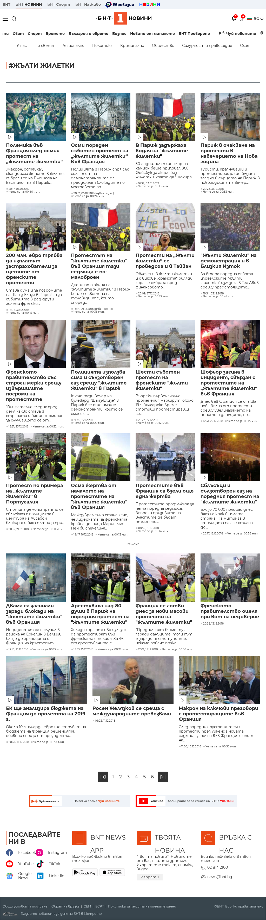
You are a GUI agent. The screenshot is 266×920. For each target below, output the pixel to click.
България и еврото (88, 33)
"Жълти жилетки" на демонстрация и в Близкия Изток (229, 261)
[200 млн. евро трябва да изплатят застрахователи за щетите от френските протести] (36, 227)
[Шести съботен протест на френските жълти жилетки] (165, 344)
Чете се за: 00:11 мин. (48, 529)
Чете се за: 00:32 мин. (48, 426)
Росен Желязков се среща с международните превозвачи (131, 711)
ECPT (99, 906)
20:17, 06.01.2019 (19, 189)
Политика (102, 45)
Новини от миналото (152, 33)
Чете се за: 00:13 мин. (153, 186)
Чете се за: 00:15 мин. (24, 312)
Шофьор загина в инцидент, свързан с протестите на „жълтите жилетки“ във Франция (229, 383)
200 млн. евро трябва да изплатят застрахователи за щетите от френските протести (34, 269)
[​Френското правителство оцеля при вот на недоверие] (230, 577)
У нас (22, 45)
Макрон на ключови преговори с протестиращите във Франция (218, 714)
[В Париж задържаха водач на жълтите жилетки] (165, 117)
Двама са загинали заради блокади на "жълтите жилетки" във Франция (34, 614)
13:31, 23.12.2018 (18, 426)
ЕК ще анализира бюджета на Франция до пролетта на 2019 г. (45, 714)
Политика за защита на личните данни (142, 906)
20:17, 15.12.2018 (213, 533)
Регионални (73, 45)
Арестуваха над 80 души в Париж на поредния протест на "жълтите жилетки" (100, 614)
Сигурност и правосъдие (207, 45)
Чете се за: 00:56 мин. (220, 746)
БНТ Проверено (194, 33)
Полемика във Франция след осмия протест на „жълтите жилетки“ (34, 154)
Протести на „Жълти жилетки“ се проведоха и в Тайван (165, 261)
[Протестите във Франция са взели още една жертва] (165, 457)
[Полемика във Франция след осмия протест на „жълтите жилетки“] (36, 117)
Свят (18, 33)
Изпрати (150, 877)
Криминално (132, 45)
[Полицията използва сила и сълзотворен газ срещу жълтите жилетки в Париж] (101, 344)
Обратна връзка (65, 906)
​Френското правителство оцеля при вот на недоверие (230, 611)
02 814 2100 (217, 867)
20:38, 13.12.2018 (213, 623)
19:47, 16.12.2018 (83, 534)
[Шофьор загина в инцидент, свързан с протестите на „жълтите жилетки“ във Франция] (230, 344)
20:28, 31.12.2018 (213, 189)
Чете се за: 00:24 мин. (89, 196)
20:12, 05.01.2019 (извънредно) (94, 193)
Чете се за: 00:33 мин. (218, 191)
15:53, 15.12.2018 (83, 649)
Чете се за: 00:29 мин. (89, 423)
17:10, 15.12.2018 (18, 649)
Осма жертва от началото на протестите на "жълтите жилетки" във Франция (99, 496)
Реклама (133, 544)
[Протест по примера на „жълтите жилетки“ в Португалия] (36, 457)
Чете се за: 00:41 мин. (218, 296)
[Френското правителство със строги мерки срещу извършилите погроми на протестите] (36, 344)
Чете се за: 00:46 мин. (24, 191)
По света (44, 45)
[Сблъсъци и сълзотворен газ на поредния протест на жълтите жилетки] (230, 457)
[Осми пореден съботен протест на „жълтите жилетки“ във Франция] (101, 117)
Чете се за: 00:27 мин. (153, 296)
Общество (163, 45)
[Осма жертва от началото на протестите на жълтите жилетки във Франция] (101, 457)
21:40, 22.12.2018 (84, 420)
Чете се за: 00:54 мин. (48, 742)
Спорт (35, 33)
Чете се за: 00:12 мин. (153, 423)
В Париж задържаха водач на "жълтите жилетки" (162, 151)
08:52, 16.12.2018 (148, 528)
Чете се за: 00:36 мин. (89, 311)
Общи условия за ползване (25, 906)
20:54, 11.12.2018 (19, 742)
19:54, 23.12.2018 (213, 293)
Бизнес (119, 33)
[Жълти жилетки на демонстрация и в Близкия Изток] (230, 227)
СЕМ (87, 906)
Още (244, 45)
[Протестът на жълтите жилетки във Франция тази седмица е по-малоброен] (101, 227)
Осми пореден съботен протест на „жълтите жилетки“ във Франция (99, 154)
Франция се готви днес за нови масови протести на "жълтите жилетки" (164, 614)
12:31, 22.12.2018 (213, 421)
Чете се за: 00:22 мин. (113, 649)
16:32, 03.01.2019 (148, 183)
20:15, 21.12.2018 (19, 529)
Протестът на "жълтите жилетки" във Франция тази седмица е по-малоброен (99, 266)
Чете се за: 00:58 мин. (242, 533)
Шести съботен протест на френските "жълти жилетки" (162, 380)
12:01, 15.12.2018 (148, 649)
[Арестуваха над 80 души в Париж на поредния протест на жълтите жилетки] (101, 577)
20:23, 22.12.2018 (148, 420)
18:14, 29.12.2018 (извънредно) (93, 309)
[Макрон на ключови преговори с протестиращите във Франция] (219, 680)
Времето (55, 33)
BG (257, 18)
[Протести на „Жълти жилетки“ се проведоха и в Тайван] (165, 227)
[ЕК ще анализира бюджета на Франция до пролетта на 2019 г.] (46, 680)
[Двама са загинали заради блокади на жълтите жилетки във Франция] (36, 577)
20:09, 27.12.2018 (148, 293)
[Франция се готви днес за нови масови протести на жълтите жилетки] (165, 577)
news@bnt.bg (219, 877)
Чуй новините (241, 33)
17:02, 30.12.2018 (19, 310)
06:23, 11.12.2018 (105, 720)
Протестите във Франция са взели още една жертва (165, 491)
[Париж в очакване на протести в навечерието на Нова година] (230, 117)
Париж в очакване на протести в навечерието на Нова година (229, 154)
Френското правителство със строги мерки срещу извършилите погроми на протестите (34, 385)
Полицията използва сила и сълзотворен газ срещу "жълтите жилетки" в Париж (99, 380)
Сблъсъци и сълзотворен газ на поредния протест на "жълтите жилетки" (230, 494)
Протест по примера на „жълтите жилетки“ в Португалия (34, 494)
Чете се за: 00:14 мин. (153, 531)
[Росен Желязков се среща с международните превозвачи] (133, 680)
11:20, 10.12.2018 (191, 746)
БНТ (6, 4)
